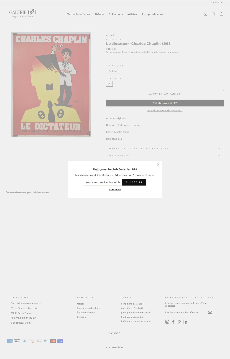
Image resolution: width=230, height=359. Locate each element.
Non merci (115, 189)
